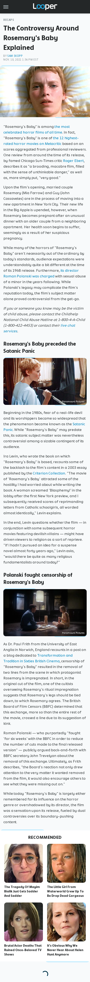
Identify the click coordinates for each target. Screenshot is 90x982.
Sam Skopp (15, 56)
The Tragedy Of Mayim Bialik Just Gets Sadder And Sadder (22, 891)
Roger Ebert (73, 160)
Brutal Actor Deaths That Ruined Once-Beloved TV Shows (23, 950)
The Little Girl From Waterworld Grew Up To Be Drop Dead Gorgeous (65, 891)
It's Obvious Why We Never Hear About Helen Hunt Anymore (65, 950)
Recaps (8, 20)
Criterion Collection (49, 473)
